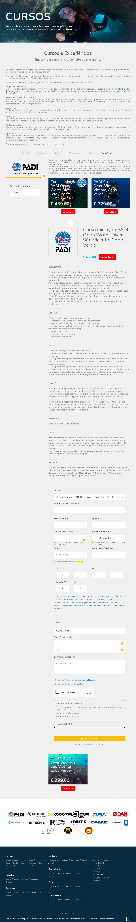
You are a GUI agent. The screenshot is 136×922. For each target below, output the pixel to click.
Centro (8, 879)
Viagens (19, 866)
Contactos (74, 860)
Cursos (58, 490)
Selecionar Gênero (102, 531)
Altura (60, 568)
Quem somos (36, 879)
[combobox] (108, 538)
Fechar (129, 219)
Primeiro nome (62, 518)
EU (75, 582)
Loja (27, 866)
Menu (131, 4)
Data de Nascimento (65, 531)
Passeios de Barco (36, 863)
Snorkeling (28, 860)
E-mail (58, 548)
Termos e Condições (74, 684)
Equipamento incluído (69, 562)
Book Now (68, 211)
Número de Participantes (68, 503)
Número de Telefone (103, 548)
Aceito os (75, 680)
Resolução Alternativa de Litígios (100, 879)
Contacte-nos (12, 144)
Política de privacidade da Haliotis (80, 680)
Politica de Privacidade (96, 867)
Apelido (96, 518)
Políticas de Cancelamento (97, 873)
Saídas (10, 866)
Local (57, 622)
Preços (35, 866)
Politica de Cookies (99, 863)
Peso (95, 568)
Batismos (18, 860)
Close (128, 919)
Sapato (60, 582)
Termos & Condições (100, 860)
